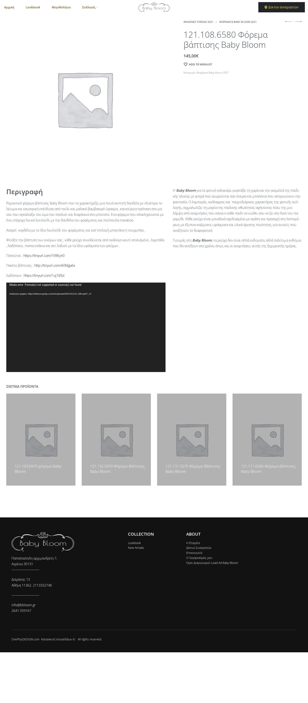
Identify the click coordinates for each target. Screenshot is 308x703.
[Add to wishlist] (16, 460)
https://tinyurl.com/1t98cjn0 (44, 255)
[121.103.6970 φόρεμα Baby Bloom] (40, 440)
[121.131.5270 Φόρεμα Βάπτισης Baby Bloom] (191, 440)
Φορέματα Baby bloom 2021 (238, 22)
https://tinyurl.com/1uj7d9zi (44, 275)
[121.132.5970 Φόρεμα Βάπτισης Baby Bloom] (116, 440)
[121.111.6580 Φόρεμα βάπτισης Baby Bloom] (267, 440)
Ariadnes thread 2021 (198, 22)
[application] (86, 327)
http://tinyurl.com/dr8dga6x (54, 265)
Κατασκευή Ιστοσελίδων (56, 639)
